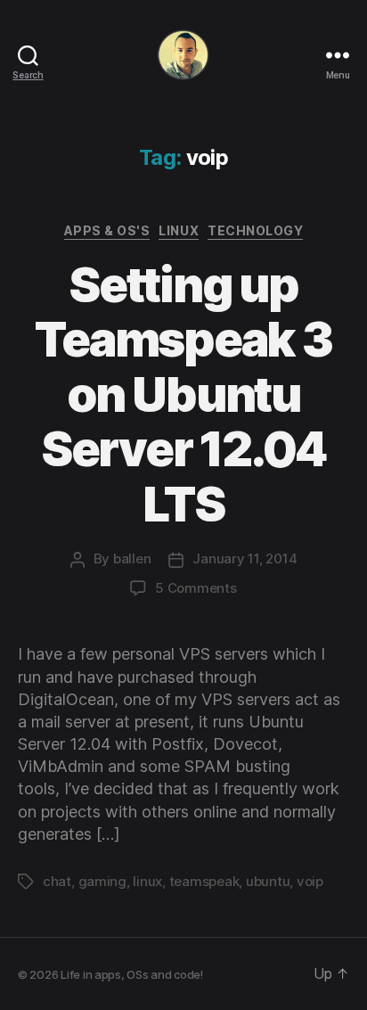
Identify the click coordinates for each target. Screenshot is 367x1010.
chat (57, 881)
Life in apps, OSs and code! (132, 974)
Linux (179, 230)
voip (310, 881)
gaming (102, 881)
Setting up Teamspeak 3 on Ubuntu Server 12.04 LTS (183, 394)
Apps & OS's (107, 230)
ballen (132, 558)
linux (147, 881)
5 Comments (195, 587)
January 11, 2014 (244, 558)
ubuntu (268, 881)
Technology (255, 230)
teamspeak (204, 881)
